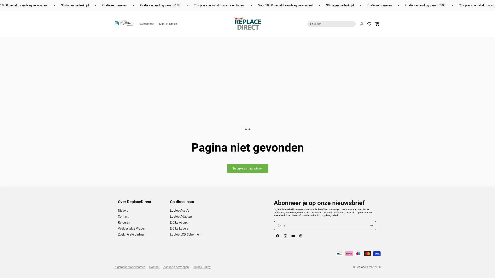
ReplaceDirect (365, 267)
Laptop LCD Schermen (185, 234)
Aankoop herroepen (176, 267)
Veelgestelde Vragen (132, 228)
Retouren (124, 222)
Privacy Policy (202, 267)
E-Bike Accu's (179, 222)
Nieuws (123, 210)
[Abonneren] (372, 225)
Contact (123, 216)
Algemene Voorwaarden (129, 267)
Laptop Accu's (179, 210)
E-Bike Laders (179, 228)
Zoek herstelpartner (131, 234)
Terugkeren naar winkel (247, 168)
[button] (332, 24)
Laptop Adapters (181, 216)
